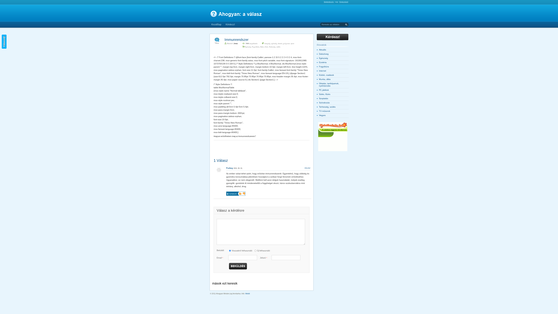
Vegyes (322, 115)
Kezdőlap (216, 24)
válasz (307, 168)
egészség (274, 43)
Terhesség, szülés (274, 47)
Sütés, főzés (264, 47)
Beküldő (220, 250)
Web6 (247, 294)
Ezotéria (323, 62)
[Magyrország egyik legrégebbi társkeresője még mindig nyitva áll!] (332, 151)
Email (220, 258)
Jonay (236, 43)
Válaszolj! (4, 41)
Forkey (229, 168)
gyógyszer (286, 43)
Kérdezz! (230, 24)
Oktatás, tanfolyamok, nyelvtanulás (329, 84)
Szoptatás (323, 98)
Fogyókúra (255, 47)
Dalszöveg (324, 54)
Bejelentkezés (329, 2)
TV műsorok (324, 111)
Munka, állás (325, 79)
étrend (280, 43)
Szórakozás (324, 102)
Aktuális (322, 50)
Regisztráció (343, 2)
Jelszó (263, 258)
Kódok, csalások (326, 75)
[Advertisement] (243, 3)
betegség (267, 43)
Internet (322, 71)
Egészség (248, 47)
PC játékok (324, 90)
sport (292, 43)
